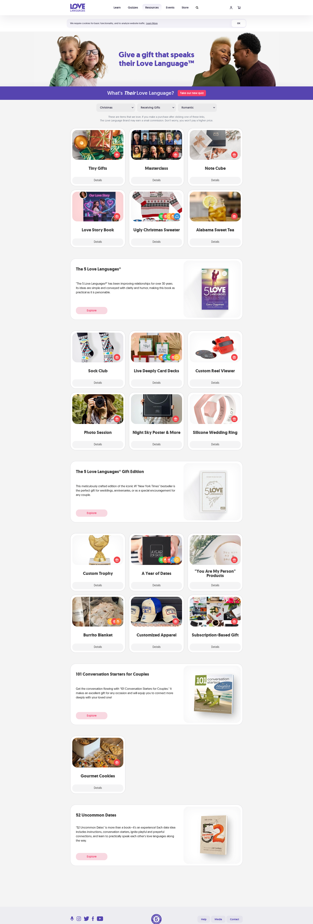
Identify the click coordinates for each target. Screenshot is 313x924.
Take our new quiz (192, 93)
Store (185, 7)
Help (203, 919)
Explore (92, 310)
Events (170, 7)
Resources (152, 7)
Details (98, 180)
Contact (234, 919)
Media (218, 919)
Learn (117, 7)
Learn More (152, 23)
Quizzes (133, 7)
